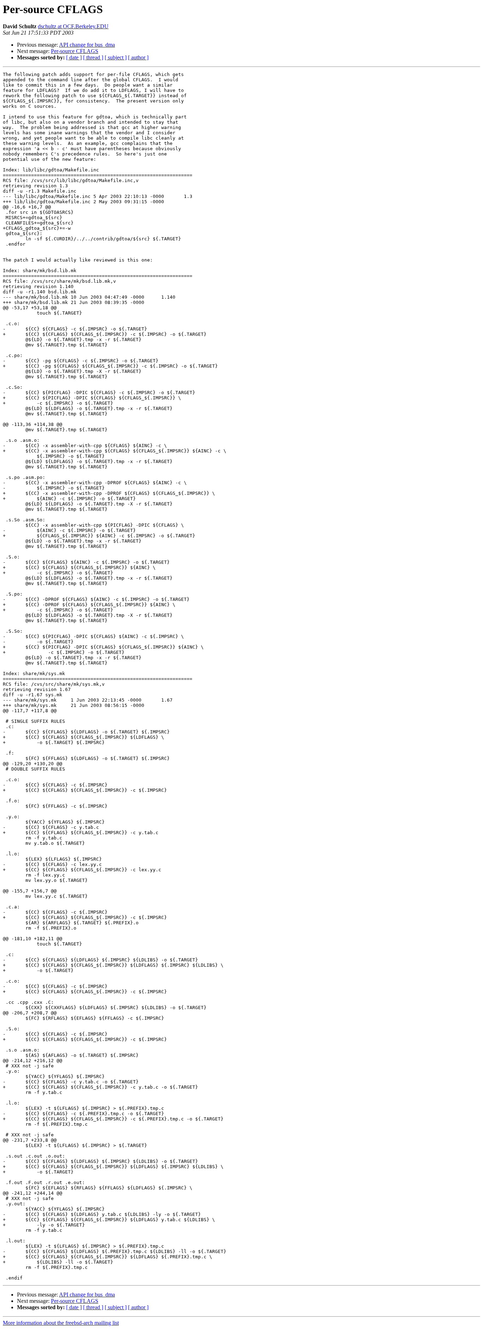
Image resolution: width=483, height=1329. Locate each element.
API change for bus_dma (87, 45)
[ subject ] (116, 57)
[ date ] (74, 57)
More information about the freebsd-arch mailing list (61, 1323)
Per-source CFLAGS (74, 51)
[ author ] (138, 57)
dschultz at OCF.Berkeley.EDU (73, 26)
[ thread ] (93, 57)
